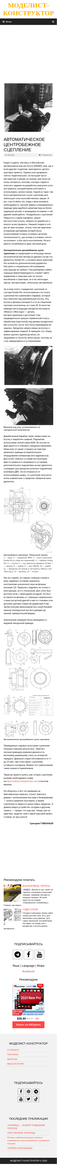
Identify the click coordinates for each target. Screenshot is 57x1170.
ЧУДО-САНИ (30, 909)
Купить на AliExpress (28, 1024)
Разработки (47, 155)
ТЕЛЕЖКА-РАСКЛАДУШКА (19, 1148)
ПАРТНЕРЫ (12, 1054)
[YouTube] (39, 954)
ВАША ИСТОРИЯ (15, 1064)
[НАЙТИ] (53, 21)
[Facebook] (28, 954)
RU (23, 971)
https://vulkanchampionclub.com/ (22, 781)
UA (33, 971)
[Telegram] (17, 954)
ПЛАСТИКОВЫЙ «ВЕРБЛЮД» (21, 1133)
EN (28, 971)
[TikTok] (36, 1099)
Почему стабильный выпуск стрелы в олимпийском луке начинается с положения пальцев (28, 1140)
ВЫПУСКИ (12, 1059)
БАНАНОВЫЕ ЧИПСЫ (36, 885)
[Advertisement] (28, 53)
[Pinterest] (28, 1092)
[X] (28, 1099)
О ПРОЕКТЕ (13, 1050)
